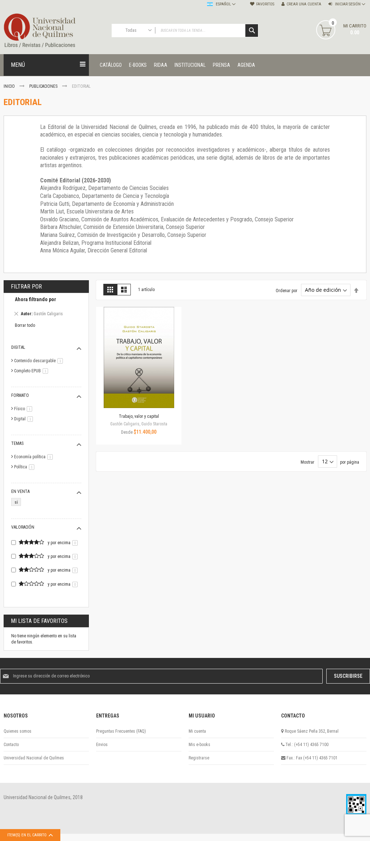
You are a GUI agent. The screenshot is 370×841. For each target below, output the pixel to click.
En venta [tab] (20, 491)
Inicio (10, 86)
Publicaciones (44, 86)
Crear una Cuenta (304, 4)
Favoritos (265, 4)
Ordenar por (286, 290)
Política (25, 466)
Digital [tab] (18, 347)
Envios (102, 744)
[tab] (46, 307)
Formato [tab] (20, 395)
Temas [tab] (17, 443)
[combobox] (185, 30)
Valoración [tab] (22, 527)
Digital (24, 418)
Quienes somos (17, 731)
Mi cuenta (197, 731)
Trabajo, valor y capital (139, 416)
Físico (24, 408)
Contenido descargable (39, 360)
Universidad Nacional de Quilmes (34, 757)
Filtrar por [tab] (26, 286)
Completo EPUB (32, 370)
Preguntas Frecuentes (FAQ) (121, 731)
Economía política (34, 456)
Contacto (11, 744)
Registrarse (199, 757)
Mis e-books (199, 744)
